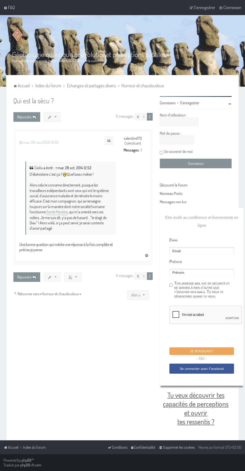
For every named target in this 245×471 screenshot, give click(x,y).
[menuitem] (9, 7)
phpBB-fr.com (30, 465)
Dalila (38, 167)
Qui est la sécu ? (33, 100)
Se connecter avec (202, 369)
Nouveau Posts (171, 193)
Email (173, 240)
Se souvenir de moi (178, 151)
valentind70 (133, 138)
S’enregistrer (189, 102)
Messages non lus (173, 201)
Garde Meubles (57, 211)
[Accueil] (18, 34)
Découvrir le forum (174, 185)
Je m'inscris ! (202, 351)
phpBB (27, 460)
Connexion (168, 102)
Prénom (175, 262)
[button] (138, 116)
